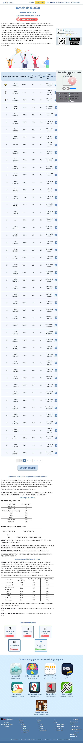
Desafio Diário (40, 2)
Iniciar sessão (75, 2)
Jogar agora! (28, 467)
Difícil (24, 728)
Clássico (32, 2)
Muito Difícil (26, 730)
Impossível (25, 732)
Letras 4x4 (59, 728)
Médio (24, 726)
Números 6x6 (60, 726)
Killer (47, 2)
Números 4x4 (60, 724)
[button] (76, 719)
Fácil (24, 724)
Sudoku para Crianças (63, 2)
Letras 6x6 (59, 730)
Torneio (53, 2)
